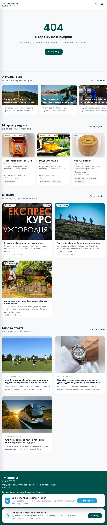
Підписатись (87, 501)
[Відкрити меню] (102, 4)
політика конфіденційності (33, 518)
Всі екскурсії (96, 196)
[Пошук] (95, 4)
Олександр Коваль (33, 492)
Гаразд (95, 515)
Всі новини (97, 329)
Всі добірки (96, 80)
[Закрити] (100, 501)
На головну (53, 51)
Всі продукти (96, 126)
